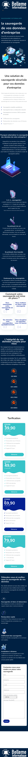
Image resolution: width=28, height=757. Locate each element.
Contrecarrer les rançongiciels (14, 278)
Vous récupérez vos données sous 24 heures (21, 321)
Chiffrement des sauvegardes (11, 636)
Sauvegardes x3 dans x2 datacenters (14, 602)
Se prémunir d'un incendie (14, 252)
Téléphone (6, 690)
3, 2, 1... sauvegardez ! (14, 200)
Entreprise (6, 680)
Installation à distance (9, 651)
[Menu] (3, 10)
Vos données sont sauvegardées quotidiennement (7, 322)
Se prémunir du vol (14, 226)
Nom (4, 675)
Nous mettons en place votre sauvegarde (20, 304)
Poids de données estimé (10, 695)
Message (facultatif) (8, 700)
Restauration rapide (8, 617)
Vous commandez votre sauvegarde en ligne (7, 306)
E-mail (5, 685)
